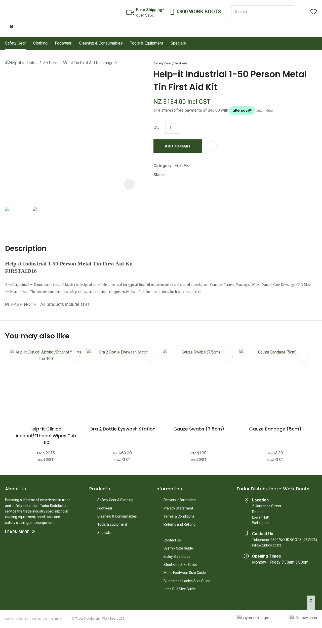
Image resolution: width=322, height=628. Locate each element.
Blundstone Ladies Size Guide (187, 581)
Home (9, 619)
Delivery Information (180, 500)
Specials (178, 43)
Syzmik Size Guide (178, 548)
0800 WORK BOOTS (199, 12)
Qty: (156, 127)
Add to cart (178, 146)
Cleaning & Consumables (101, 43)
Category (162, 165)
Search (288, 11)
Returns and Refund (179, 524)
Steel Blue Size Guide (180, 565)
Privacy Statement (178, 508)
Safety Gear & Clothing (115, 500)
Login (302, 12)
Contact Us (172, 540)
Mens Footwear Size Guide (185, 573)
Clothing (40, 43)
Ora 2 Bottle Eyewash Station (122, 429)
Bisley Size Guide (177, 557)
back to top (311, 603)
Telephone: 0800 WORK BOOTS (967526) (284, 540)
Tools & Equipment (146, 43)
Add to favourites (74, 356)
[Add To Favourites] (211, 145)
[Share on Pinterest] (191, 174)
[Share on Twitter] (175, 175)
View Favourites (313, 11)
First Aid (180, 63)
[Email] (183, 174)
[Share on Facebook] (169, 174)
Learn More (17, 532)
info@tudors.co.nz (266, 545)
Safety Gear (15, 43)
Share (159, 174)
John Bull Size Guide (180, 589)
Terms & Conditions (179, 516)
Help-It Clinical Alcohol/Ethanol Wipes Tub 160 (45, 436)
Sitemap (55, 619)
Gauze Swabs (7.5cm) (198, 429)
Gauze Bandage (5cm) (275, 429)
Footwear (63, 43)
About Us (22, 619)
